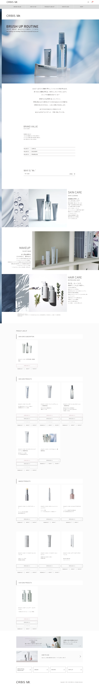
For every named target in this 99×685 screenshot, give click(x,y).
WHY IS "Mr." (33, 6)
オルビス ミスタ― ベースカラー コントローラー (49, 554)
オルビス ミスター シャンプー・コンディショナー (27, 608)
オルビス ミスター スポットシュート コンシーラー (49, 507)
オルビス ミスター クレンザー (24, 404)
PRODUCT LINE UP (49, 6)
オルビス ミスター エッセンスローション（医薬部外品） (72, 405)
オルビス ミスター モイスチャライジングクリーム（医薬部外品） (27, 450)
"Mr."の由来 (27, 173)
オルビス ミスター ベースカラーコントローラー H (27, 554)
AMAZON (27, 368)
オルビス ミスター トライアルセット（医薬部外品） (49, 450)
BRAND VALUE (17, 6)
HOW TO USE (65, 6)
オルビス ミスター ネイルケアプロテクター (72, 507)
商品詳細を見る (20, 368)
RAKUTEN (34, 368)
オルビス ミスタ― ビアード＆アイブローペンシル (72, 554)
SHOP (81, 6)
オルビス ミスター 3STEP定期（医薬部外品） (26, 360)
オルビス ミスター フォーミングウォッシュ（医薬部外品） (49, 405)
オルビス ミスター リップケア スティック (26, 507)
